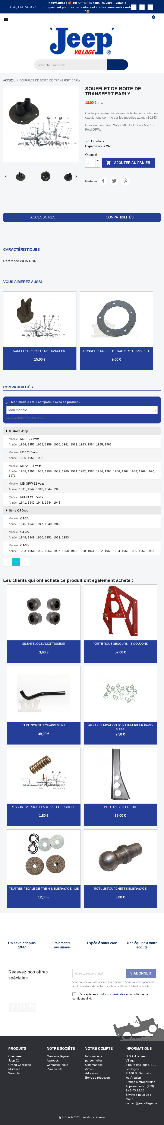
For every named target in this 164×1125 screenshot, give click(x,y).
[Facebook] (133, 7)
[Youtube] (150, 7)
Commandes (93, 1064)
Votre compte (99, 1048)
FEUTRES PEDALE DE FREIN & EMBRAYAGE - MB (44, 888)
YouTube (22, 1007)
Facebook (13, 1007)
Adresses (91, 1073)
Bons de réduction (97, 1077)
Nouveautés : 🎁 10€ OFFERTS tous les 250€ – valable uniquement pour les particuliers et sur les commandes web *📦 (87, 7)
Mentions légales (58, 1056)
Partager (103, 181)
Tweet (114, 181)
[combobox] (82, 410)
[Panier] (152, 19)
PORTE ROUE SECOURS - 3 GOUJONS (120, 643)
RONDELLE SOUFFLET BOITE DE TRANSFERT (116, 350)
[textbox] (82, 410)
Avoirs (89, 1069)
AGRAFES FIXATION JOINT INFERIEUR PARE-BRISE (120, 727)
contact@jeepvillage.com (142, 1103)
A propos (53, 1060)
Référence (11, 261)
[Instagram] (142, 7)
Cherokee (15, 1056)
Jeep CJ (13, 1060)
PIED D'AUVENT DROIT (120, 807)
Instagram (32, 1007)
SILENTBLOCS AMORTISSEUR (43, 643)
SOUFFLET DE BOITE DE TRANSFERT (40, 350)
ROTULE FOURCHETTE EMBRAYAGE (120, 888)
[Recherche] (117, 64)
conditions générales (111, 994)
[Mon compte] (159, 19)
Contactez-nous (57, 1064)
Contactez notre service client (63, 418)
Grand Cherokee (19, 1064)
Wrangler (14, 1073)
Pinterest (125, 181)
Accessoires (43, 217)
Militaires (14, 1069)
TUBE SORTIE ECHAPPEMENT (43, 725)
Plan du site (55, 1069)
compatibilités (120, 217)
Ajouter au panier (128, 162)
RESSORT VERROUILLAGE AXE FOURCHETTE (44, 807)
